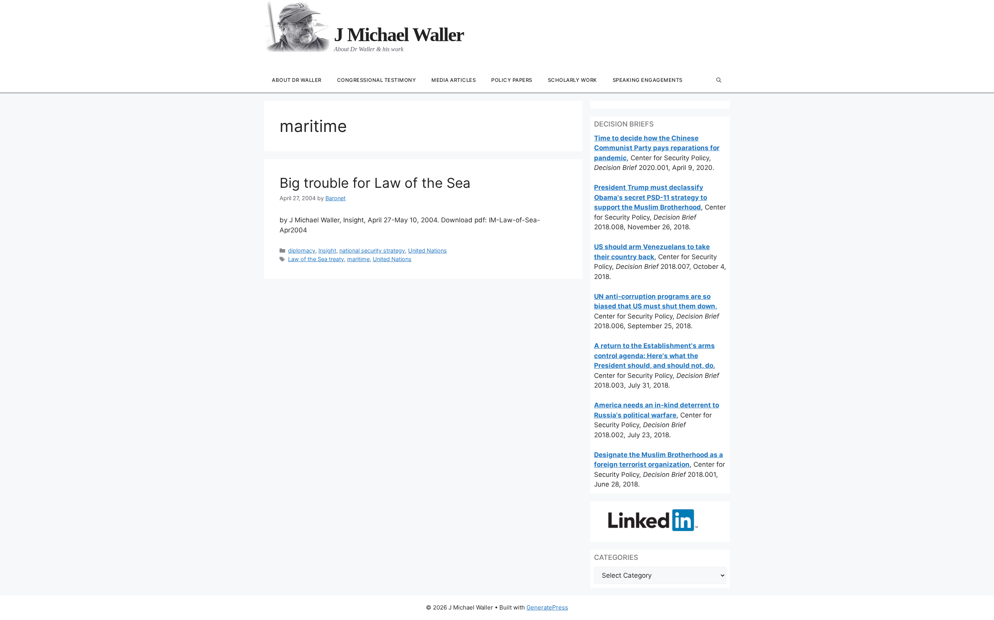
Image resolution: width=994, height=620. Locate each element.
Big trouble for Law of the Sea (375, 183)
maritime (358, 259)
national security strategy (372, 250)
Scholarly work (572, 80)
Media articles (453, 80)
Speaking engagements (648, 80)
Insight (327, 250)
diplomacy (301, 250)
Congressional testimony (376, 80)
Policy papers (511, 80)
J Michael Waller (399, 34)
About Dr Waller (296, 80)
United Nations (427, 250)
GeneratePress (547, 607)
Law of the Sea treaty (316, 259)
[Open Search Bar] (719, 80)
